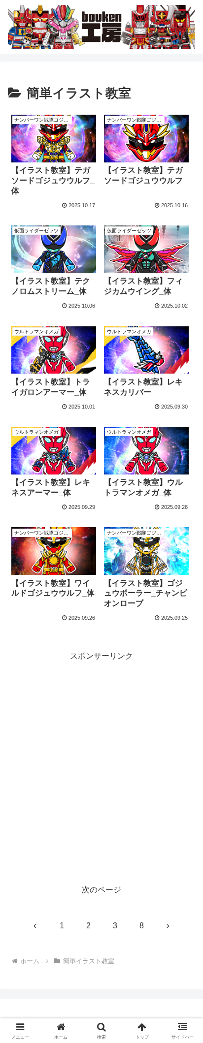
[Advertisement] (101, 764)
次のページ (101, 889)
